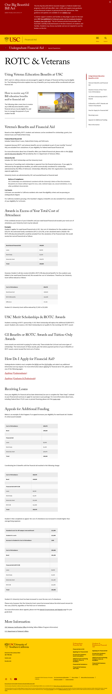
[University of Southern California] (12, 39)
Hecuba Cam (8, 661)
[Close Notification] (110, 2)
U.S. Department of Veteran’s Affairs (17, 631)
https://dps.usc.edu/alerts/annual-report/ (63, 686)
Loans (55, 399)
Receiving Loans (93, 115)
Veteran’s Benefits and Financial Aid (98, 84)
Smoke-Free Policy (70, 679)
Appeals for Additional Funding (98, 120)
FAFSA (37, 364)
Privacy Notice (75, 677)
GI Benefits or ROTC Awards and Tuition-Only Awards (98, 104)
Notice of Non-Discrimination (87, 677)
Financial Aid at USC (78, 649)
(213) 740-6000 (50, 689)
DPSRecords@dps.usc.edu (65, 689)
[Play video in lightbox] (56, 102)
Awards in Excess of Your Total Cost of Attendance (98, 91)
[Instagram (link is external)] (6, 679)
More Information (94, 125)
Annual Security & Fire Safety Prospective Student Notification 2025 (20, 683)
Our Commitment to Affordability (61, 677)
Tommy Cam (8, 658)
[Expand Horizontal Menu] (6, 48)
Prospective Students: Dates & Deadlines (79, 655)
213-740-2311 (8, 655)
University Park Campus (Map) (12, 652)
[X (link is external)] (10, 679)
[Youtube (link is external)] (15, 679)
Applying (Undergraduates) (16, 373)
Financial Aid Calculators (80, 664)
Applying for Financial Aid (80, 652)
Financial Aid (31, 39)
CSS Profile (48, 364)
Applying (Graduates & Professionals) (20, 379)
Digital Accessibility (58, 679)
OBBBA (64, 13)
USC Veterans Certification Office (15, 627)
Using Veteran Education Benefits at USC (96, 77)
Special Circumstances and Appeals (51, 610)
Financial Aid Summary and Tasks (79, 667)
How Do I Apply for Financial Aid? (98, 110)
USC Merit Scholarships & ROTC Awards (98, 98)
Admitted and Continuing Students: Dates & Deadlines (80, 660)
